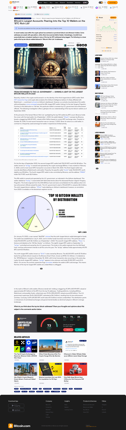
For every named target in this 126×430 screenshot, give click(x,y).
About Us (48, 404)
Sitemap (48, 417)
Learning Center (68, 409)
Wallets (64, 391)
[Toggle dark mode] (101, 2)
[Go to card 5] (108, 50)
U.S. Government (55, 391)
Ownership (17, 391)
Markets (66, 407)
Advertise (77, 2)
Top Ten (47, 391)
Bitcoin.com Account (88, 404)
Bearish (68, 329)
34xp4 (66, 117)
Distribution (57, 388)
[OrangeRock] (16, 10)
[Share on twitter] (80, 45)
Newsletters (70, 2)
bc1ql (66, 170)
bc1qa (28, 180)
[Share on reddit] (83, 45)
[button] (42, 45)
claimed (48, 236)
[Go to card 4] (107, 50)
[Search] (105, 2)
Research (62, 2)
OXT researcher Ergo (21, 100)
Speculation (40, 391)
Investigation (78, 388)
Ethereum (65, 388)
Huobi (70, 388)
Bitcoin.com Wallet (88, 407)
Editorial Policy (49, 412)
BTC (40, 388)
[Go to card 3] (105, 50)
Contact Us (48, 407)
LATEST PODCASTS (100, 132)
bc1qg (28, 165)
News (45, 2)
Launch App (112, 2)
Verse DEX (86, 412)
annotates (49, 262)
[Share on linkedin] (86, 45)
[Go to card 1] (102, 50)
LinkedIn (104, 412)
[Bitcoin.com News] (14, 2)
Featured (38, 18)
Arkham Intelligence (25, 388)
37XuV (39, 187)
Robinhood (32, 391)
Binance (35, 388)
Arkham (16, 388)
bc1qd (42, 260)
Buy (51, 2)
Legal (47, 414)
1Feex (80, 241)
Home (40, 2)
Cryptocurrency (47, 388)
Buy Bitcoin (86, 409)
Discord (104, 409)
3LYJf (42, 254)
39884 (82, 172)
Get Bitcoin (113, 17)
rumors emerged (31, 104)
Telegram (104, 404)
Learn (56, 2)
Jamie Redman (70, 45)
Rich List (24, 391)
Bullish (79, 329)
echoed (34, 102)
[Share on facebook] (78, 45)
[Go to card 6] (110, 50)
